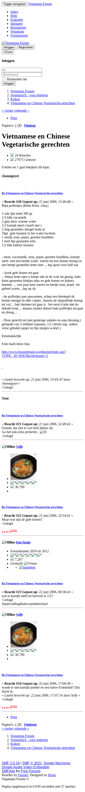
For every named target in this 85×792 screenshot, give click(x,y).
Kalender (16, 20)
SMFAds (8, 771)
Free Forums (31, 771)
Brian (52, 775)
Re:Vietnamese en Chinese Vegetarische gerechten (32, 193)
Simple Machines (57, 763)
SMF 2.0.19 (11, 763)
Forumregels (19, 35)
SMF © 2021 (32, 763)
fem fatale (23, 542)
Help (13, 16)
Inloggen (16, 23)
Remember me (16, 79)
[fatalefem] (27, 567)
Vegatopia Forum (40, 4)
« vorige (7, 110)
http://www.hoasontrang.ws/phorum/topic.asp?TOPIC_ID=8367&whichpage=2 (34, 354)
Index (14, 12)
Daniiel (23, 775)
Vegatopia (17, 31)
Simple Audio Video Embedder (25, 767)
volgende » (21, 110)
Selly (19, 446)
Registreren (18, 27)
